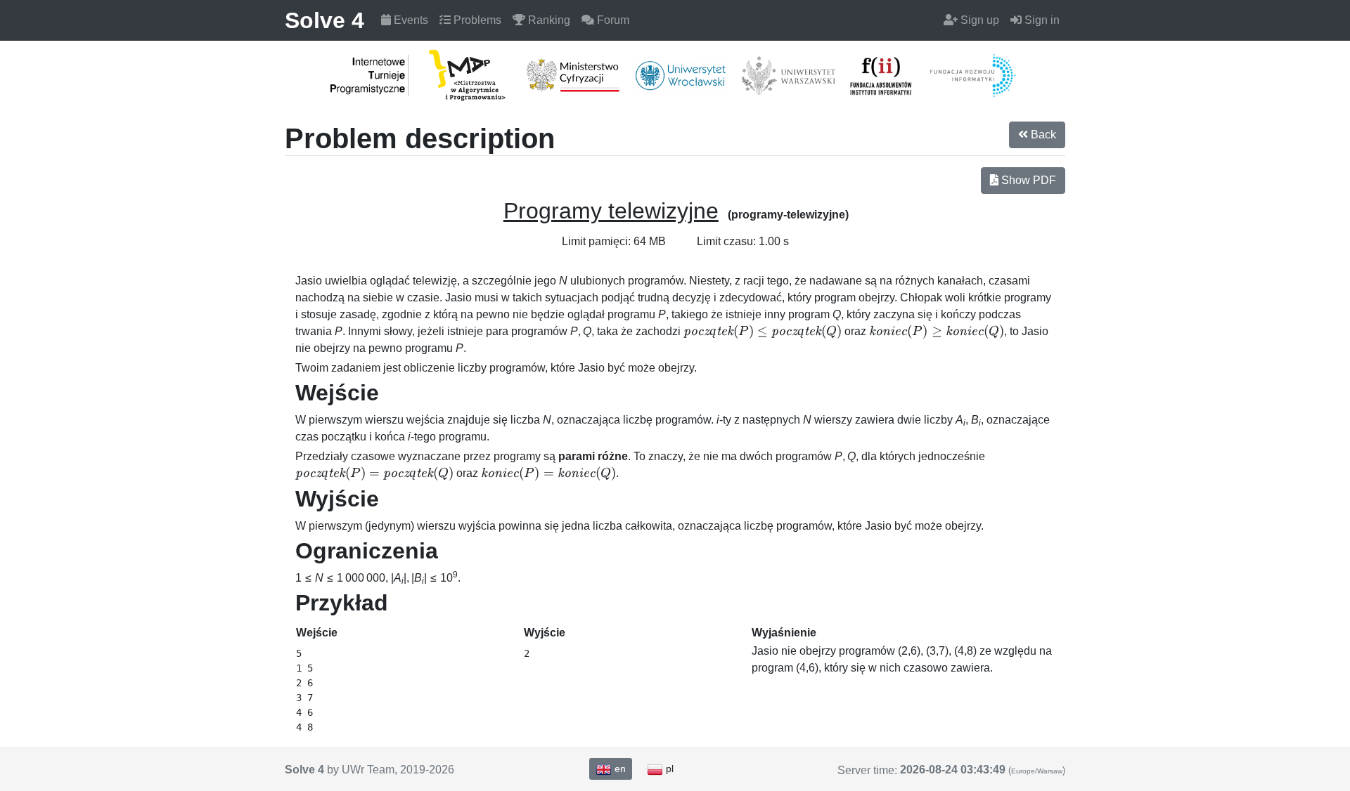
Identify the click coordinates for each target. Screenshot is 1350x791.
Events (409, 20)
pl (668, 768)
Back (1042, 134)
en (619, 768)
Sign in (1041, 20)
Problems (476, 20)
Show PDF (1027, 180)
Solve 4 (324, 20)
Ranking (547, 20)
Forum (611, 20)
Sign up (978, 20)
